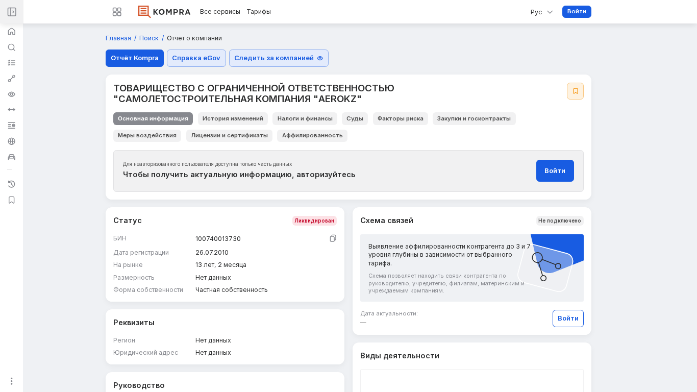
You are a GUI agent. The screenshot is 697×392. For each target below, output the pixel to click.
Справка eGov (196, 58)
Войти (576, 11)
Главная (119, 38)
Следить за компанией (274, 58)
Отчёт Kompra (135, 58)
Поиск (149, 38)
